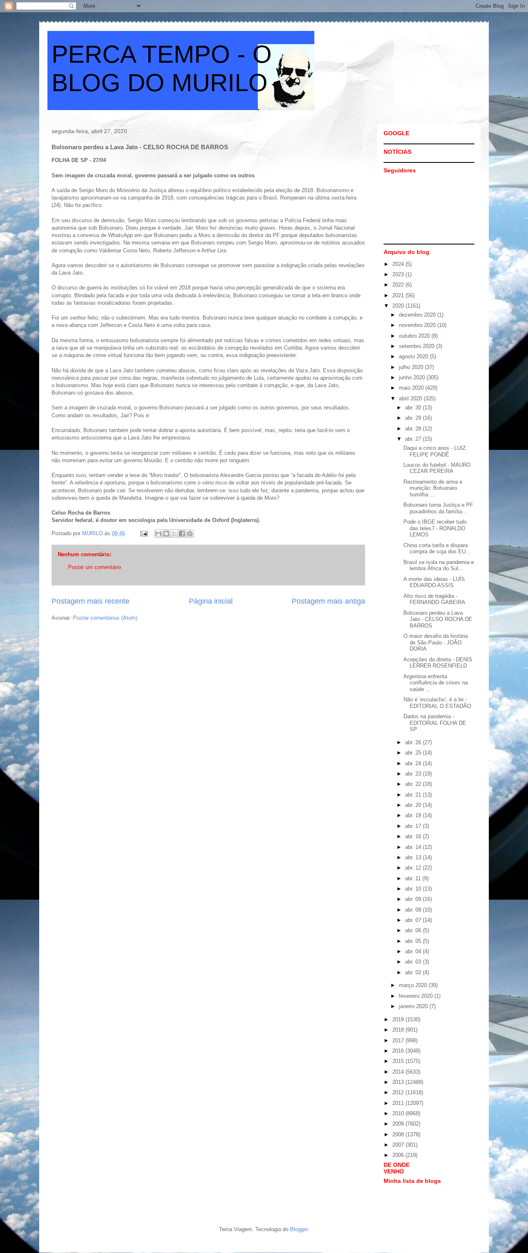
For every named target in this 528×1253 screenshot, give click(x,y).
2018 (398, 1030)
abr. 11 (413, 878)
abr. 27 (414, 439)
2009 (398, 1124)
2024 (398, 264)
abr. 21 (414, 795)
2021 (398, 295)
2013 (398, 1082)
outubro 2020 (415, 336)
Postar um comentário (94, 567)
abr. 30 (414, 407)
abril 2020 (411, 398)
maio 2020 (412, 388)
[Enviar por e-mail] (158, 533)
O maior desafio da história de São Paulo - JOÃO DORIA (435, 642)
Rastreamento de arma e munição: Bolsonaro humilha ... (432, 488)
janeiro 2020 (414, 1006)
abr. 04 (414, 951)
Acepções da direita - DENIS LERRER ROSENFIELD (437, 662)
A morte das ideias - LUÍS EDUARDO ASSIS (434, 582)
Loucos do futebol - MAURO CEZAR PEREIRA (437, 468)
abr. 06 (414, 930)
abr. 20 (414, 805)
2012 (398, 1092)
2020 (398, 306)
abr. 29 (414, 418)
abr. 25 (414, 753)
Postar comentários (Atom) (105, 618)
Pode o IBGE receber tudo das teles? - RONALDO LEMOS (435, 528)
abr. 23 (414, 774)
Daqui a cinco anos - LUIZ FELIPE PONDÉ (434, 451)
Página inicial (211, 601)
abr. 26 (414, 742)
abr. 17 (414, 826)
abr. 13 (414, 857)
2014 (398, 1072)
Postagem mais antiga (328, 601)
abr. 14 (414, 847)
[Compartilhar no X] (174, 533)
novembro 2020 (418, 325)
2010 (398, 1113)
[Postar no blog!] (166, 533)
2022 (398, 285)
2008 (398, 1134)
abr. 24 (414, 763)
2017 (398, 1040)
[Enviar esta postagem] (143, 533)
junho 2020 (413, 377)
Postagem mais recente (91, 601)
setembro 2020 (417, 346)
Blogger (299, 1229)
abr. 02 (414, 972)
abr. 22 (414, 784)
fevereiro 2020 (416, 996)
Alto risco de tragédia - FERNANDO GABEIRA (434, 599)
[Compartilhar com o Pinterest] (190, 533)
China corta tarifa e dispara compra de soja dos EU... (437, 548)
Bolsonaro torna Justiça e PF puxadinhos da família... (438, 508)
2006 (398, 1155)
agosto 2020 (414, 356)
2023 (398, 274)
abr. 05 (414, 941)
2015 (398, 1061)
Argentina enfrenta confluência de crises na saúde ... (435, 682)
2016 (398, 1051)
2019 (398, 1019)
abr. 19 (414, 815)
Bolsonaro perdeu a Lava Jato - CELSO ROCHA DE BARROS (437, 619)
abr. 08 (414, 910)
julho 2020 (412, 367)
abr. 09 (414, 899)
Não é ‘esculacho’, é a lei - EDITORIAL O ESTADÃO (437, 702)
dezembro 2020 (418, 315)
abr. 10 (414, 889)
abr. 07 (414, 920)
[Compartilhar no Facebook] (182, 533)
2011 (398, 1103)
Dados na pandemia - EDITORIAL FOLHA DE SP (434, 722)
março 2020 (414, 985)
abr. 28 (414, 429)
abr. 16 (414, 836)
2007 (398, 1145)
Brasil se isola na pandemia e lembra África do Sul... (438, 565)
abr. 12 (414, 868)
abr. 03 (414, 962)
